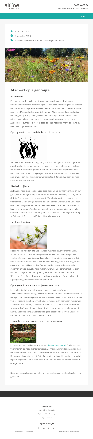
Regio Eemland (46, 418)
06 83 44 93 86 (81, 5)
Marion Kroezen (22, 31)
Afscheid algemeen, (24, 40)
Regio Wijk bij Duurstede (46, 410)
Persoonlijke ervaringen (53, 40)
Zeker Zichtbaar (74, 431)
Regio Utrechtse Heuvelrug (46, 414)
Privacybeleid (19, 431)
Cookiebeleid (29, 431)
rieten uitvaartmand (56, 345)
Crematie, (37, 40)
